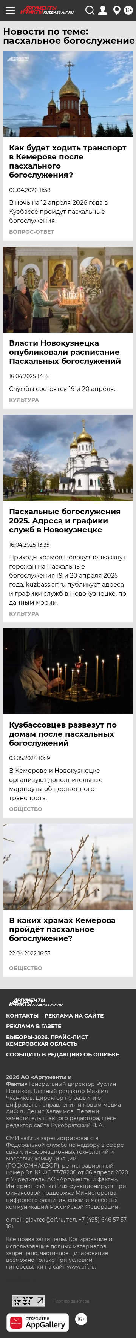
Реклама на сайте (74, 1015)
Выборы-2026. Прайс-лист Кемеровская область (47, 1040)
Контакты (22, 1015)
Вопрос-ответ (31, 231)
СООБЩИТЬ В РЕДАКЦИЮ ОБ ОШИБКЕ (62, 1054)
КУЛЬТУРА (24, 400)
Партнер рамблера (71, 1301)
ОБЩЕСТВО (25, 809)
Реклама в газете (33, 1026)
